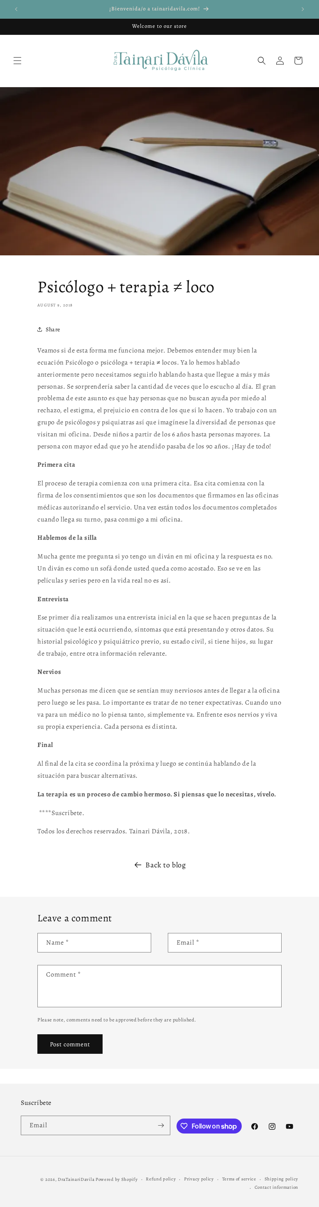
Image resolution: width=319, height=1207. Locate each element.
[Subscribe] (161, 1125)
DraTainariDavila (76, 1179)
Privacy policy (199, 1179)
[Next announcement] (303, 9)
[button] (17, 60)
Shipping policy (282, 1179)
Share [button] (53, 329)
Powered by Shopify (117, 1179)
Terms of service (239, 1179)
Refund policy (161, 1179)
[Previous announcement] (16, 9)
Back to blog (165, 865)
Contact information (276, 1187)
